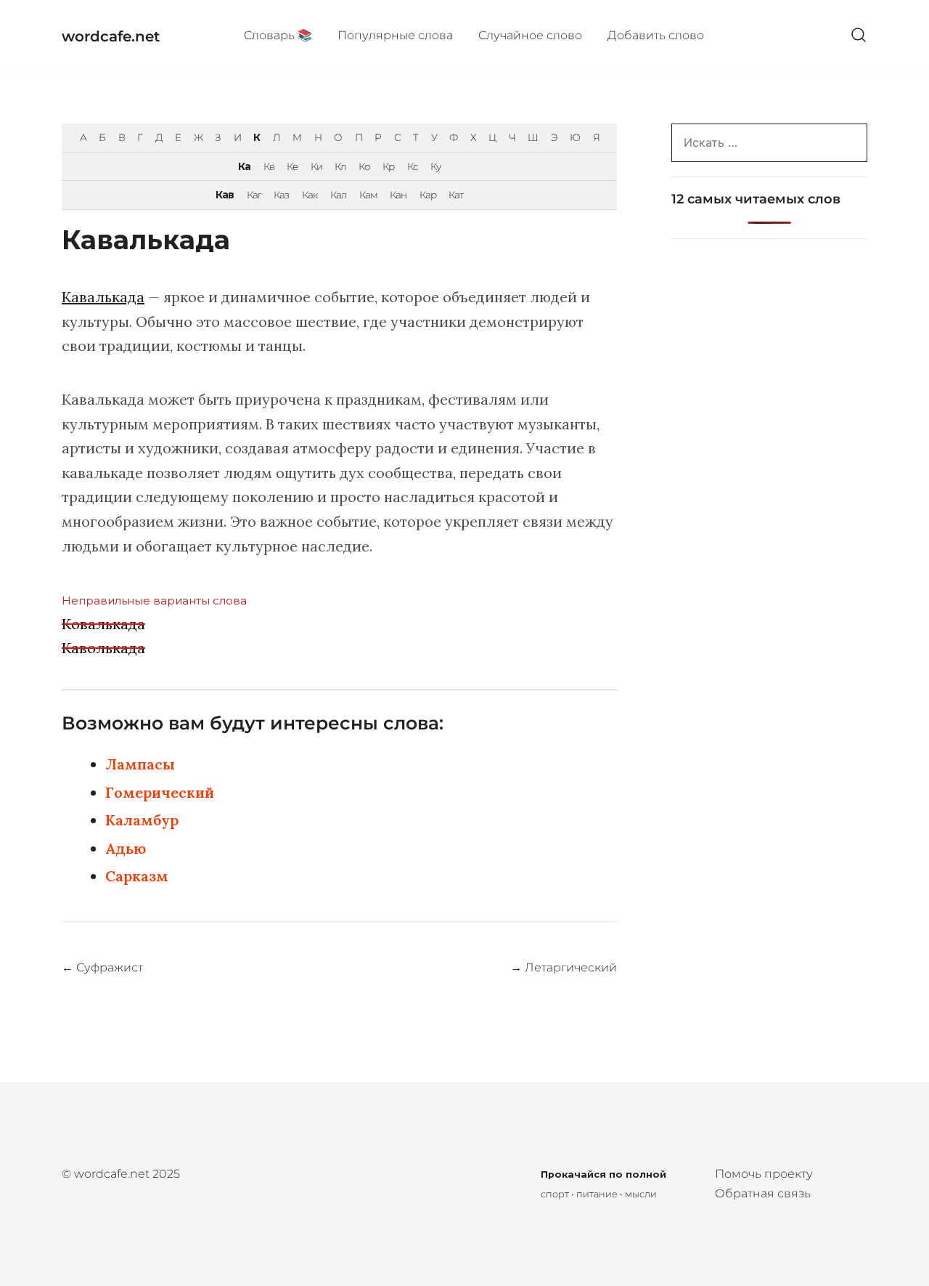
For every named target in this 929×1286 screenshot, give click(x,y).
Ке (292, 166)
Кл (340, 166)
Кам (368, 195)
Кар (428, 195)
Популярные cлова (395, 35)
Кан (398, 195)
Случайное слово (530, 35)
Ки (316, 166)
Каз (281, 195)
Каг (254, 195)
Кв (268, 166)
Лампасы (140, 764)
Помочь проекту (764, 1174)
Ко (364, 166)
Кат (456, 195)
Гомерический (159, 792)
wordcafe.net (111, 36)
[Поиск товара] (858, 36)
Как (310, 195)
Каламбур (142, 820)
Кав (225, 195)
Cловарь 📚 (278, 35)
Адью (125, 848)
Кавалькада (103, 297)
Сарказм (136, 876)
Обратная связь (763, 1193)
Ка (244, 166)
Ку (435, 166)
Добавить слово (655, 35)
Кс (412, 166)
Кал (338, 195)
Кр (388, 166)
